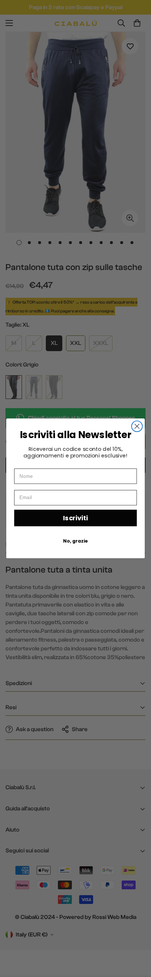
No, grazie (75, 541)
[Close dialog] (137, 426)
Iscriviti (75, 518)
